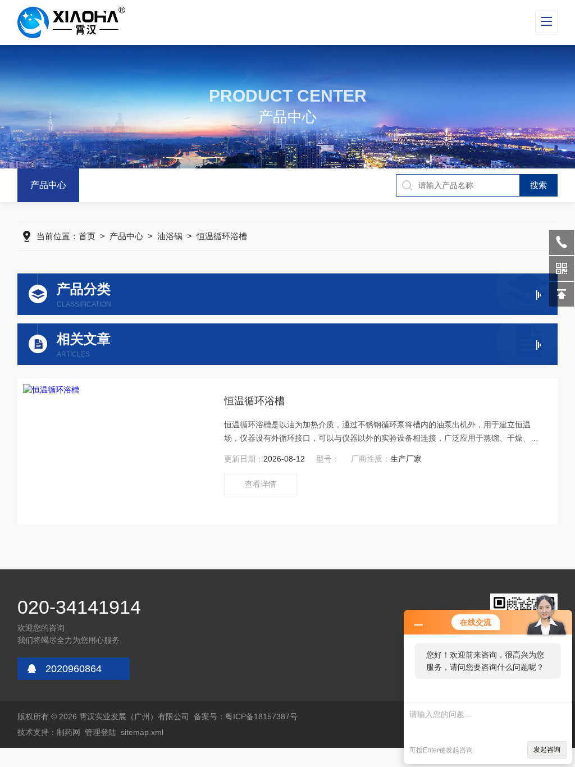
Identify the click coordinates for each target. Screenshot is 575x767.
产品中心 (48, 185)
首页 (87, 236)
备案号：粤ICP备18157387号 (246, 716)
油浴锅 (169, 236)
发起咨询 (546, 750)
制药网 (68, 732)
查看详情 (260, 484)
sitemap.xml (142, 732)
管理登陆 (100, 732)
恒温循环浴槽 (222, 236)
